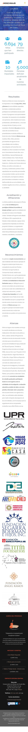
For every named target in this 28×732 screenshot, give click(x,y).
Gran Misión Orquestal (14, 655)
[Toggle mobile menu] (25, 3)
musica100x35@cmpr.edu (14, 699)
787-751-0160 (14, 693)
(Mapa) (20, 689)
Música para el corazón (14, 662)
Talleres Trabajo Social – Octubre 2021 (14, 669)
